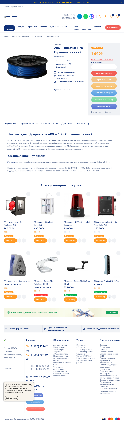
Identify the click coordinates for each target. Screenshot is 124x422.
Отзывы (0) (82, 123)
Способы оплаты (107, 351)
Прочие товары (59, 375)
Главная (6, 36)
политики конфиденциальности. (18, 391)
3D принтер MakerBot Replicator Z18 (13, 223)
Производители (106, 371)
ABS (68, 61)
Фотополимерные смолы (61, 359)
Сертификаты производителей (107, 383)
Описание (10, 123)
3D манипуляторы (60, 353)
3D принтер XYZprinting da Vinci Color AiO (105, 223)
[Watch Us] (4, 365)
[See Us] (8, 365)
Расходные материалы (20, 36)
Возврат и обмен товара (110, 380)
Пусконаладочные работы (84, 361)
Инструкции (105, 369)
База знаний (105, 367)
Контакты (103, 345)
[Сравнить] (108, 112)
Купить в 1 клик (104, 79)
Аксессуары (58, 369)
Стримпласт (58, 44)
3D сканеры (58, 349)
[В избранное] (96, 112)
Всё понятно (11, 398)
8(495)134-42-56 (68, 18)
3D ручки (57, 351)
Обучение (80, 353)
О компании (105, 347)
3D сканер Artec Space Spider (17, 281)
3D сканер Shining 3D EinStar (106, 281)
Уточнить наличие (104, 73)
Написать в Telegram (104, 92)
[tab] (10, 123)
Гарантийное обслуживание (106, 361)
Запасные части (60, 371)
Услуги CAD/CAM (84, 356)
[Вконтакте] (12, 365)
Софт (55, 364)
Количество (96, 62)
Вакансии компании (108, 375)
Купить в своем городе (109, 377)
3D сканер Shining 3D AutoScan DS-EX (43, 282)
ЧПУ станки (58, 367)
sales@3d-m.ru (69, 14)
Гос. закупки (105, 373)
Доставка (67, 123)
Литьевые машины (61, 373)
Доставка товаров (107, 358)
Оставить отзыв (59, 56)
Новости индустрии (108, 364)
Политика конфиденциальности (109, 387)
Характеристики (28, 123)
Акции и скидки (60, 345)
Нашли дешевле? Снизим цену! (102, 60)
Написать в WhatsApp (104, 99)
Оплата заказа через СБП (109, 354)
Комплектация (49, 123)
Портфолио (81, 345)
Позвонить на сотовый (104, 86)
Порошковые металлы (62, 362)
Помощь (103, 349)
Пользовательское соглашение (108, 392)
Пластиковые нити (61, 356)
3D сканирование (84, 349)
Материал (11, 162)
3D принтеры (59, 347)
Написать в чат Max (104, 106)
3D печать (80, 347)
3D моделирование (84, 351)
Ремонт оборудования (85, 358)
